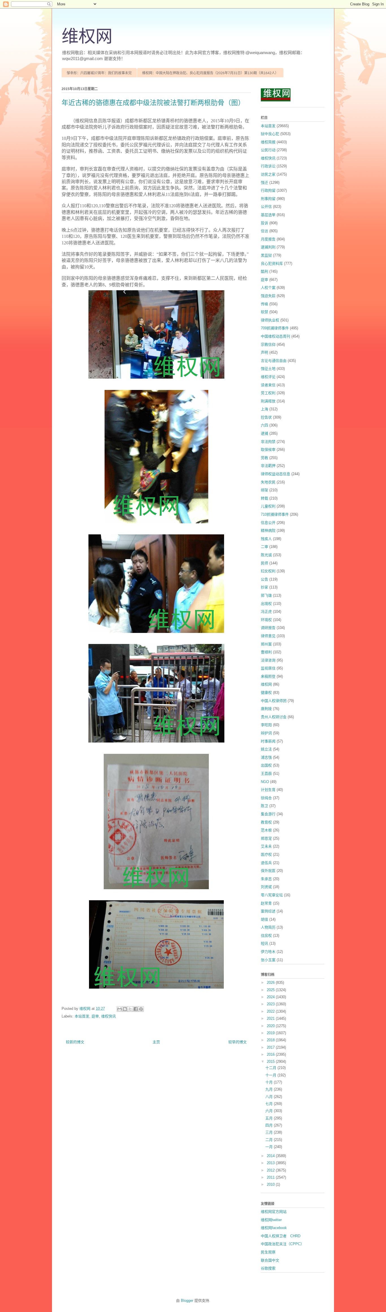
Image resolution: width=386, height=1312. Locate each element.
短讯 (264, 943)
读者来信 (268, 385)
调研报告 (268, 628)
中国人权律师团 (274, 701)
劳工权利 (268, 393)
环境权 (266, 620)
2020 (271, 1026)
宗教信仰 (268, 344)
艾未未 (266, 846)
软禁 (264, 312)
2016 (271, 1054)
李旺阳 (266, 725)
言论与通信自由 (274, 361)
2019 (271, 1033)
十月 (269, 1082)
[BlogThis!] (125, 1009)
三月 (269, 1132)
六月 (269, 1111)
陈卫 (264, 806)
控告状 (266, 417)
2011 (271, 1177)
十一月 (271, 1075)
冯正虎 (266, 611)
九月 (269, 1089)
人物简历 (268, 927)
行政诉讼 (268, 166)
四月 (269, 1125)
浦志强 (266, 757)
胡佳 (264, 919)
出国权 (266, 765)
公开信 (266, 206)
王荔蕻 (266, 773)
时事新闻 (268, 741)
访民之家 (268, 174)
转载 (264, 498)
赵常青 (266, 903)
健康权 (266, 692)
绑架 (264, 490)
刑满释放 (268, 401)
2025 (271, 990)
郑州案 (266, 644)
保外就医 (268, 871)
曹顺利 (266, 652)
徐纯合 (266, 798)
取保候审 (268, 449)
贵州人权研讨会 (274, 717)
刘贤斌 (266, 887)
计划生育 (268, 790)
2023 (271, 1004)
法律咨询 (268, 660)
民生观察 (268, 1252)
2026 (271, 982)
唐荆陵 (266, 709)
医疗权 (266, 854)
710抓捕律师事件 (275, 514)
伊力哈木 (268, 952)
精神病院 (268, 530)
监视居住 (268, 668)
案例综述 (268, 911)
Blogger (187, 1300)
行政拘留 (268, 190)
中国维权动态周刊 (275, 336)
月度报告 (268, 239)
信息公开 (268, 522)
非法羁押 (268, 466)
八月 (269, 1097)
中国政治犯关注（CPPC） (282, 1244)
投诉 (264, 223)
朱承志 (266, 879)
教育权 (266, 822)
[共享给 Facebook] (135, 1009)
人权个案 (268, 287)
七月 (269, 1104)
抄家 (264, 587)
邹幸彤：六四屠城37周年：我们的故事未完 (99, 73)
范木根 (266, 830)
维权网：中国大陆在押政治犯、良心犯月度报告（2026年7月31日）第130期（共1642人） (210, 73)
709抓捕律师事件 (275, 328)
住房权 (266, 935)
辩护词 (266, 733)
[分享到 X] (130, 1009)
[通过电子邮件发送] (119, 1009)
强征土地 (268, 368)
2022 (271, 1011)
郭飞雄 (266, 595)
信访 (264, 231)
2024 (271, 997)
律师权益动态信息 (275, 474)
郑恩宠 (266, 838)
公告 (264, 579)
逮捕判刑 (268, 247)
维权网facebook (274, 1228)
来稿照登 (268, 676)
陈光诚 (266, 555)
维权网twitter (271, 1220)
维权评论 (268, 377)
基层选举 (268, 215)
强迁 (264, 182)
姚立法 (266, 749)
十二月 (271, 1068)
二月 (269, 1140)
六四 (264, 425)
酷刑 (264, 271)
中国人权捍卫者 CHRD (280, 1236)
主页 (156, 1042)
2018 (271, 1040)
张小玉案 (268, 960)
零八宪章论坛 (272, 895)
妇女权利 (268, 571)
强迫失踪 (268, 296)
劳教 (264, 458)
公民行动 (268, 150)
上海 (264, 409)
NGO (265, 782)
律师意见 (268, 636)
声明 (264, 352)
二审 (264, 547)
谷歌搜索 (268, 1268)
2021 (271, 1018)
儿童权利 (268, 506)
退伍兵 (266, 863)
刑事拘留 (268, 199)
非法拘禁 (268, 442)
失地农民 (268, 482)
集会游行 (268, 814)
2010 (271, 1184)
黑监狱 (266, 255)
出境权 (266, 603)
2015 (271, 1061)
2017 (271, 1047)
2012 (271, 1170)
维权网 (87, 36)
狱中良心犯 (270, 134)
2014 (271, 1156)
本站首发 (82, 1016)
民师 (264, 563)
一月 (269, 1147)
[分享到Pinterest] (141, 1009)
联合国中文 (270, 1260)
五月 (269, 1118)
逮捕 (264, 433)
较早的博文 (237, 1042)
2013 (271, 1163)
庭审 (95, 1016)
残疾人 (266, 539)
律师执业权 (270, 320)
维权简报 (268, 142)
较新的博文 (75, 1042)
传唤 (264, 304)
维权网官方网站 (274, 1211)
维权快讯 (108, 1016)
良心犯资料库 (272, 263)
